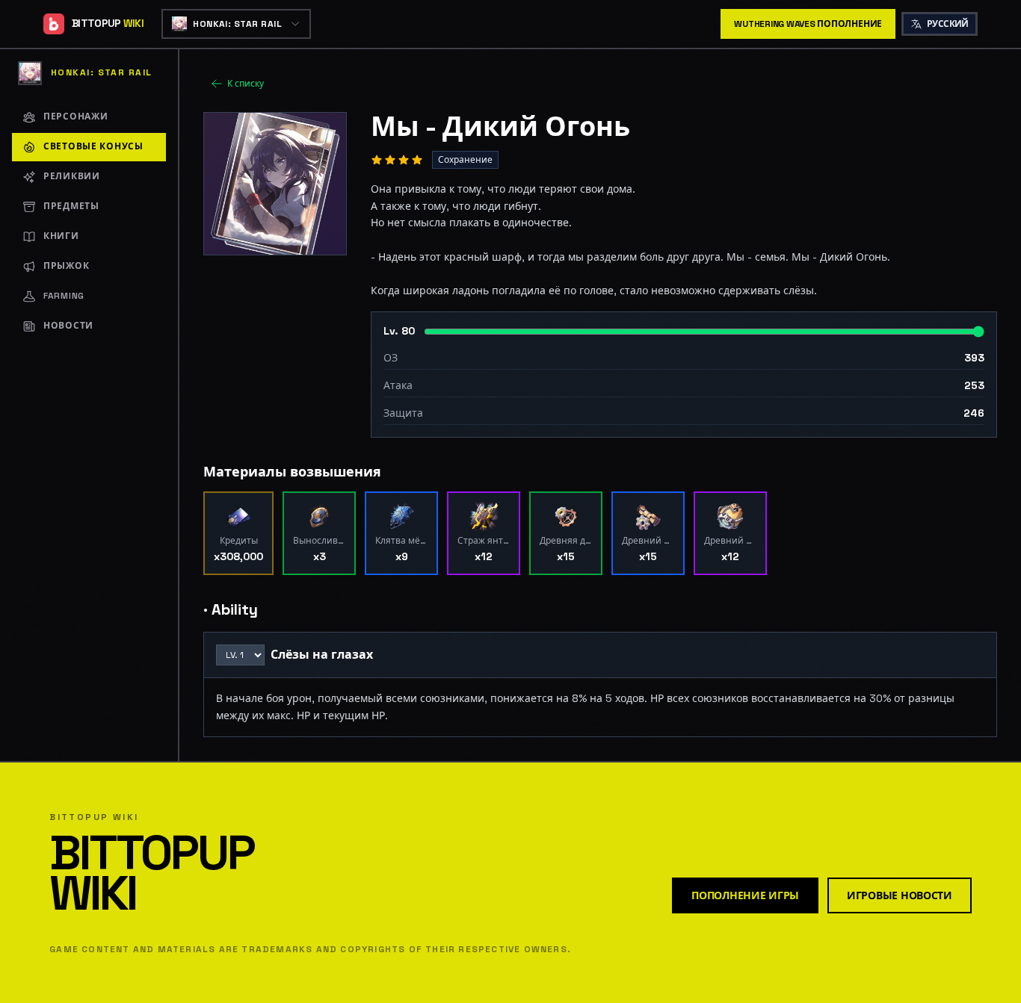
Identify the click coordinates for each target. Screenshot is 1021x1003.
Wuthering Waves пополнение (808, 24)
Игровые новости (899, 895)
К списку (245, 84)
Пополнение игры (745, 895)
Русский (948, 24)
